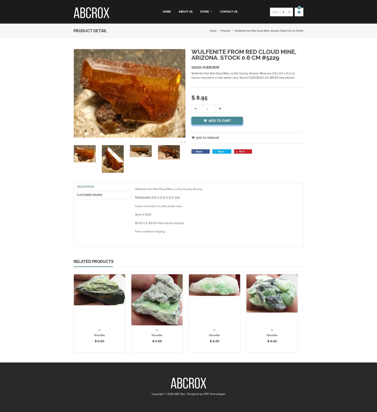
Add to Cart (220, 121)
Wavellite (99, 335)
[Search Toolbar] (289, 12)
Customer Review (89, 195)
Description (85, 186)
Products (226, 30)
